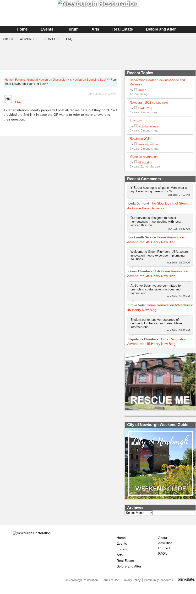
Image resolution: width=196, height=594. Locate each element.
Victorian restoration (144, 156)
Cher (18, 102)
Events (47, 29)
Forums (20, 79)
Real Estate (122, 29)
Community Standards (158, 580)
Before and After (161, 29)
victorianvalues (148, 126)
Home (22, 29)
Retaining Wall (140, 138)
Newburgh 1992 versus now (149, 102)
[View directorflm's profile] (135, 162)
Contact (52, 39)
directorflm (145, 162)
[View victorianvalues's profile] (135, 126)
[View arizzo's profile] (135, 90)
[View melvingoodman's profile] (135, 144)
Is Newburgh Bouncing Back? (89, 79)
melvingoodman (148, 144)
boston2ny (145, 108)
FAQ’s (71, 39)
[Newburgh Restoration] (32, 533)
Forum (72, 29)
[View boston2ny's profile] (135, 108)
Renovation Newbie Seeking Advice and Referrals (157, 82)
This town (136, 120)
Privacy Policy (131, 580)
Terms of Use (110, 580)
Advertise (29, 39)
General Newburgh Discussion (47, 79)
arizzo (142, 90)
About (8, 39)
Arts (95, 29)
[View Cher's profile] (8, 102)
